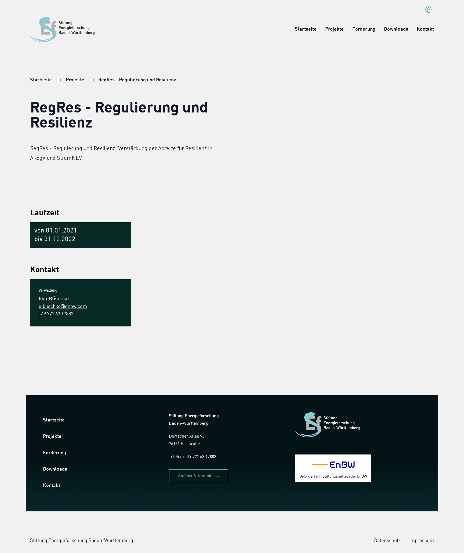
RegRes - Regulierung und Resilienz (137, 80)
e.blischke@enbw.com (63, 306)
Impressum (421, 540)
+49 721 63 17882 (56, 314)
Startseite (306, 29)
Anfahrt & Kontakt (195, 476)
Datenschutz (387, 540)
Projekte (334, 29)
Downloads (396, 29)
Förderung (363, 29)
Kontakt (425, 29)
